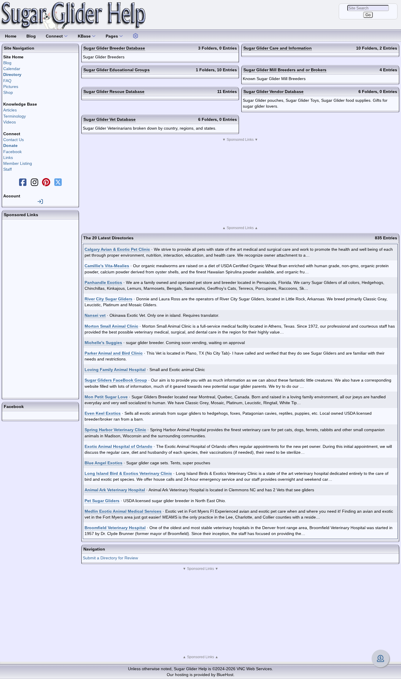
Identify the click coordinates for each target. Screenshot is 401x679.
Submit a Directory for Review (110, 558)
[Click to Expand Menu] (135, 36)
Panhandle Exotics (103, 282)
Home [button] (10, 36)
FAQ (7, 80)
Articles (10, 110)
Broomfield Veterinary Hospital (115, 527)
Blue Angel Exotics (103, 462)
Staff (7, 169)
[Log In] (40, 201)
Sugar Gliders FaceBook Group (116, 380)
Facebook (12, 151)
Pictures (10, 86)
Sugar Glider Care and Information (277, 48)
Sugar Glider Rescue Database (113, 91)
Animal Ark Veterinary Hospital (115, 489)
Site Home (13, 57)
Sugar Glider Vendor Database (273, 91)
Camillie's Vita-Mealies (107, 265)
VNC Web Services (254, 668)
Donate (10, 145)
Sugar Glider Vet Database (109, 119)
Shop (8, 92)
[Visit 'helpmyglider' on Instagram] (34, 184)
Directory (12, 74)
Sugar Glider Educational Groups (116, 69)
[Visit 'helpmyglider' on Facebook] (22, 184)
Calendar (11, 68)
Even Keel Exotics (103, 413)
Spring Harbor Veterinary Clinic (115, 429)
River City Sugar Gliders (108, 299)
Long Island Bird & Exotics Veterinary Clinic (128, 473)
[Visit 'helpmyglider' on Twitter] (58, 184)
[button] (136, 35)
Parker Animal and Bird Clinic (114, 353)
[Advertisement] (240, 184)
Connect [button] (55, 36)
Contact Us (13, 139)
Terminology (14, 116)
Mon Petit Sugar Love (106, 396)
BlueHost (225, 674)
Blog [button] (31, 36)
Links (8, 157)
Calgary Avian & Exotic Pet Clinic (117, 249)
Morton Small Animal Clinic (111, 326)
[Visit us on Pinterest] (46, 184)
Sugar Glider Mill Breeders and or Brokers (284, 69)
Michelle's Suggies (103, 342)
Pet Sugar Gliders (102, 500)
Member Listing (17, 163)
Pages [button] (112, 36)
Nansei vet (95, 315)
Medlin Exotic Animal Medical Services (123, 511)
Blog (7, 62)
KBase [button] (85, 36)
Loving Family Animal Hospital (115, 369)
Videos (9, 122)
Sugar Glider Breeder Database (114, 48)
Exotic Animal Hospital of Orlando (118, 446)
